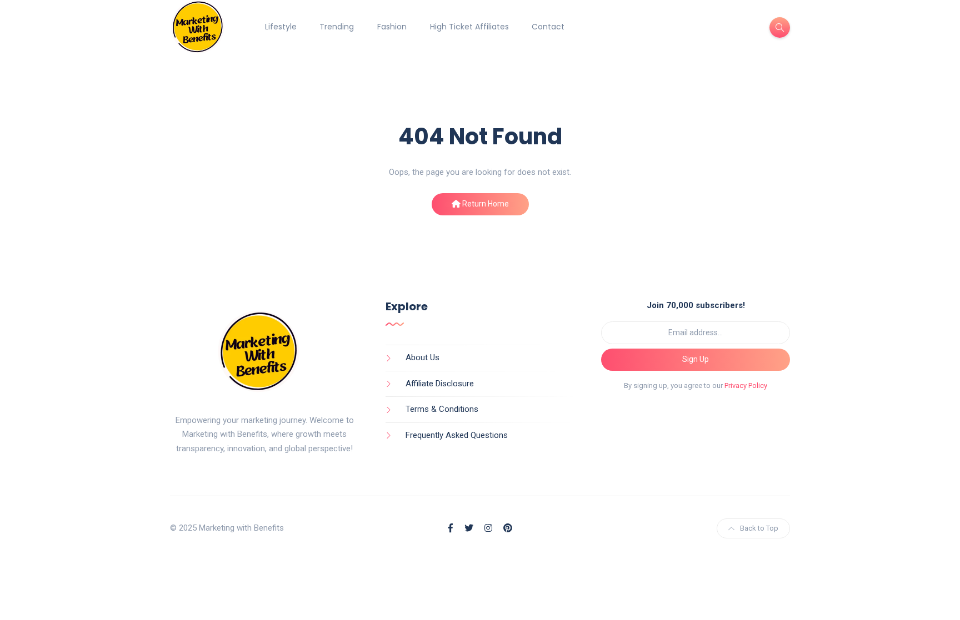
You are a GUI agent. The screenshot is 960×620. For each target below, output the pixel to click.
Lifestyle (281, 26)
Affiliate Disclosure (440, 384)
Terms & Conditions (442, 409)
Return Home (485, 203)
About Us (422, 357)
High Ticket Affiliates (469, 26)
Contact (548, 26)
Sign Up (695, 359)
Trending (336, 26)
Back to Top (759, 528)
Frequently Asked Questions (457, 435)
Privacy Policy (745, 385)
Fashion (392, 26)
